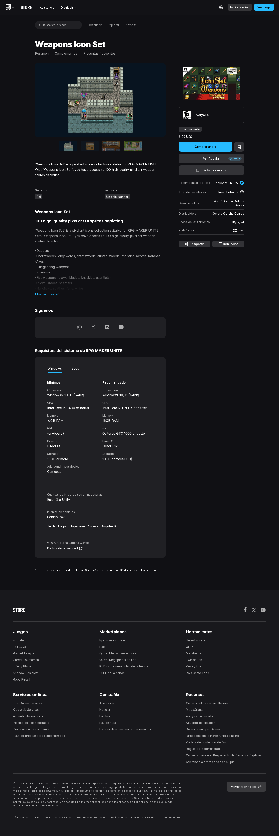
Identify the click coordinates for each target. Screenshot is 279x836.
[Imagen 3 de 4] (111, 146)
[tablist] (100, 368)
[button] (100, 294)
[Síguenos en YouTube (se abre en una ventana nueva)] (121, 327)
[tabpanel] (100, 429)
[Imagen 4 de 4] (132, 146)
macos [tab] (74, 368)
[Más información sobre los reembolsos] (242, 192)
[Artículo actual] (68, 146)
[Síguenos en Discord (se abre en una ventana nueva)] (107, 327)
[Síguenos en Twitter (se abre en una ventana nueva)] (93, 327)
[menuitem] (95, 25)
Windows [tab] (55, 368)
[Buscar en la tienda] (39, 25)
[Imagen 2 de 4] (89, 146)
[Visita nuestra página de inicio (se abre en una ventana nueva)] (79, 327)
